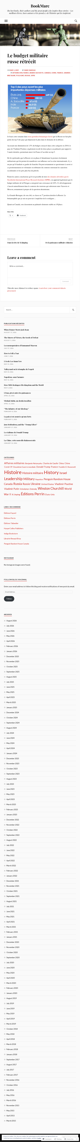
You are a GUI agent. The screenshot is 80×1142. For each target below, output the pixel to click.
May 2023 (10, 794)
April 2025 (10, 697)
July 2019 (10, 1003)
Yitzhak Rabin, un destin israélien (17, 401)
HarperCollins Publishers (13, 528)
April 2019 (10, 1019)
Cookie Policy (41, 1138)
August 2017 (11, 1064)
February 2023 (12, 809)
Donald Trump (43, 466)
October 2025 (12, 666)
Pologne (20, 75)
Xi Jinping (16, 494)
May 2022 (10, 855)
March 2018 (11, 1044)
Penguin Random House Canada (16, 544)
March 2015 (11, 1121)
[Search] (74, 21)
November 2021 (12, 886)
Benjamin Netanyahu (33, 463)
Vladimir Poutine (64, 483)
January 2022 (11, 876)
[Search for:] (40, 309)
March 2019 (11, 1024)
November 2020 (12, 947)
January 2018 (11, 1054)
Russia (17, 484)
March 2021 (11, 927)
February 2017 (12, 1075)
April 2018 (10, 1039)
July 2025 (10, 682)
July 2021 (10, 906)
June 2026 (10, 631)
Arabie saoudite (36, 73)
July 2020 (10, 962)
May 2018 (10, 1034)
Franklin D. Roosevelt (67, 467)
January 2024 (11, 753)
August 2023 (11, 779)
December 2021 (12, 881)
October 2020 (12, 952)
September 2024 (12, 723)
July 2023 (10, 784)
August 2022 (11, 840)
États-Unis (50, 494)
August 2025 (11, 677)
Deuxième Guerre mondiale (24, 467)
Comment (65, 281)
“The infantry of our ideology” (16, 409)
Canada (47, 73)
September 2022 (12, 835)
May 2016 (10, 1095)
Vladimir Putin (11, 488)
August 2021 (11, 901)
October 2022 (12, 830)
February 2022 (12, 871)
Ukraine (35, 484)
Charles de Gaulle (50, 463)
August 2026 (11, 621)
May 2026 (10, 636)
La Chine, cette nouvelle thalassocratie (20, 440)
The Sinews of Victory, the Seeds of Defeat (21, 337)
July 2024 (10, 733)
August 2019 (11, 998)
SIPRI (33, 75)
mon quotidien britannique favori (40, 136)
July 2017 (10, 1070)
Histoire (13, 472)
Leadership (13, 478)
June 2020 (10, 968)
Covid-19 (8, 467)
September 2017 (12, 1059)
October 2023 (12, 769)
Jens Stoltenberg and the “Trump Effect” (20, 424)
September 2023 (12, 774)
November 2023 (12, 763)
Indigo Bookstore (11, 533)
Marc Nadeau (30, 70)
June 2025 (10, 687)
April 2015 (10, 1115)
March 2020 (11, 983)
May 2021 (10, 917)
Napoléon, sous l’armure (14, 377)
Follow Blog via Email (15, 579)
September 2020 (12, 957)
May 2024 (10, 743)
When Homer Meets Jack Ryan (16, 330)
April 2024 (10, 748)
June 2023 (10, 789)
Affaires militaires (20, 73)
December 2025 (12, 656)
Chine (53, 73)
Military (29, 479)
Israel (63, 473)
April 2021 (10, 922)
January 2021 (11, 937)
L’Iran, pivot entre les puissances (17, 393)
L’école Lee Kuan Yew (13, 361)
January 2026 (11, 651)
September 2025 (12, 672)
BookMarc (40, 5)
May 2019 (10, 1013)
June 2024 (10, 738)
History (51, 472)
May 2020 (10, 973)
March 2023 (11, 804)
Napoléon (39, 479)
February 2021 (12, 932)
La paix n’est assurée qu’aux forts (17, 416)
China (61, 463)
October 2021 (12, 891)
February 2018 (12, 1049)
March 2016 (11, 1100)
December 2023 (12, 758)
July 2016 (10, 1090)
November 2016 (12, 1080)
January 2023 (11, 814)
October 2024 (12, 718)
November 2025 (12, 661)
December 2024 (12, 712)
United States (47, 484)
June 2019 (10, 1008)
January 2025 (11, 707)
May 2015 (10, 1110)
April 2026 (10, 641)
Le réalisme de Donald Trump (16, 432)
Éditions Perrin (32, 494)
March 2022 (11, 865)
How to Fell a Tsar (11, 353)
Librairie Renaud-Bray (12, 538)
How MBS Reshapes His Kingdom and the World (24, 385)
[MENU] (6, 21)
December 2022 (12, 820)
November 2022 (12, 825)
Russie (27, 75)
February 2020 (12, 988)
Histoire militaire (32, 473)
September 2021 (12, 896)
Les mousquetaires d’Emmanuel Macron (20, 345)
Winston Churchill (51, 488)
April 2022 (10, 860)
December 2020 (12, 942)
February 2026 (12, 646)
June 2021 (10, 911)
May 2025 (10, 692)
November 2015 (12, 1105)
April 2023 (10, 799)
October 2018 (12, 1029)
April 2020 (10, 978)
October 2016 (12, 1085)
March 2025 (11, 702)
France (60, 73)
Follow (9, 599)
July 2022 (10, 845)
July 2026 (10, 626)
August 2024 (11, 728)
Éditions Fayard (10, 513)
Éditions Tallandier (11, 523)
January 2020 (11, 993)
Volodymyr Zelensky (28, 489)
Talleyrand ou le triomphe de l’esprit (19, 369)
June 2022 (10, 850)
